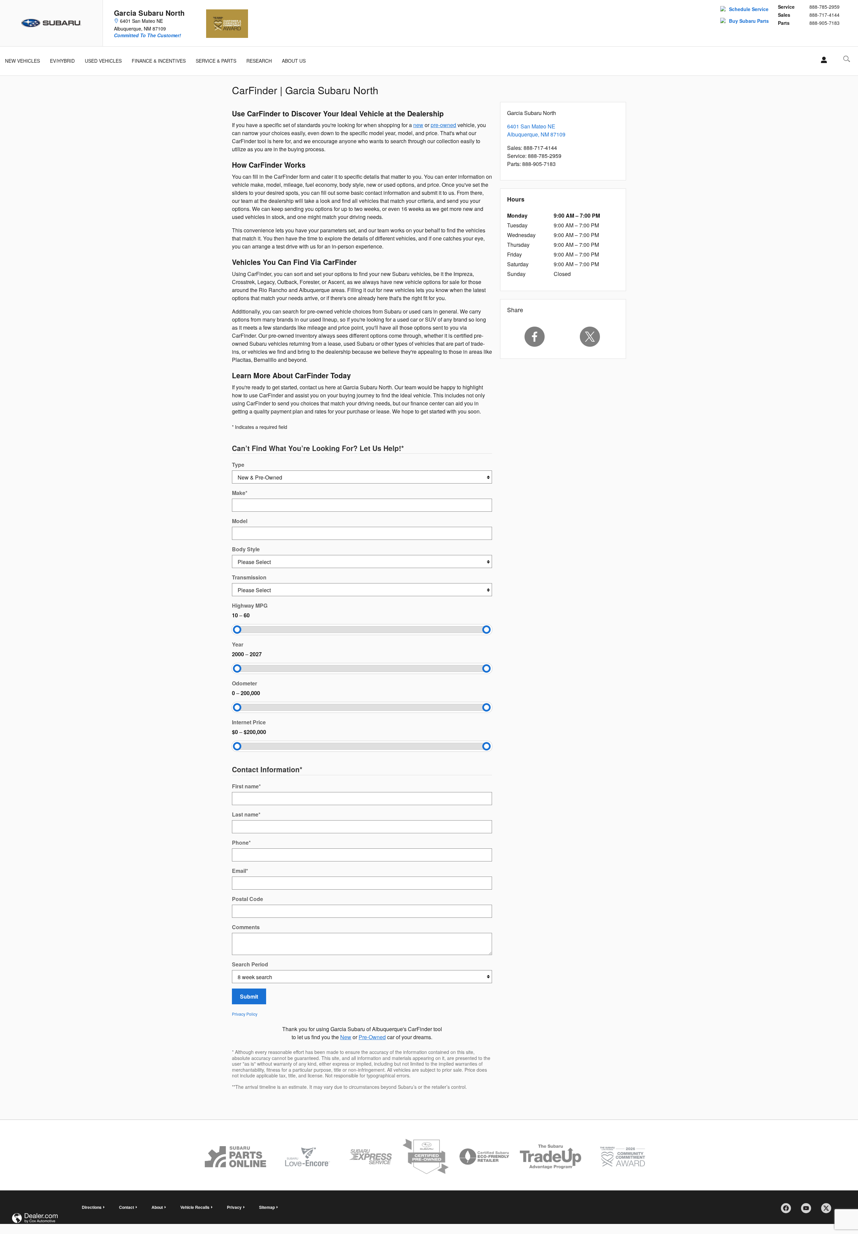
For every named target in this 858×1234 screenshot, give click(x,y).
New (345, 1037)
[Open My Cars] (822, 60)
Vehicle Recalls (194, 1207)
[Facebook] (534, 337)
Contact (126, 1207)
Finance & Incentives (159, 60)
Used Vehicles (103, 60)
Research (259, 60)
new (418, 125)
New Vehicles (22, 60)
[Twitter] (590, 337)
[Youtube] (808, 1210)
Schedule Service (749, 9)
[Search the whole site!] (846, 59)
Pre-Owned (372, 1037)
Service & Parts (216, 60)
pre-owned (443, 125)
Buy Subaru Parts (749, 20)
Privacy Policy (244, 1014)
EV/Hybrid (62, 60)
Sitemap (267, 1207)
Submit (249, 996)
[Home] (51, 23)
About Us (294, 60)
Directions (92, 1207)
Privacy (234, 1207)
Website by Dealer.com (35, 1218)
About (157, 1207)
